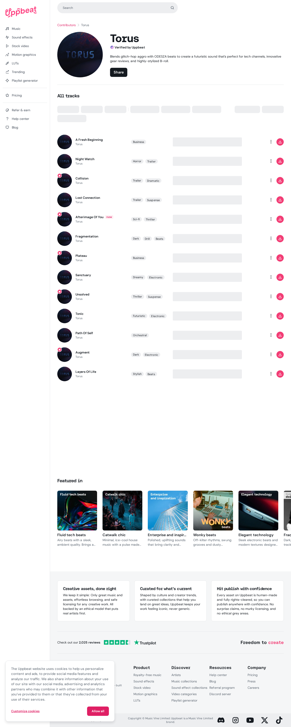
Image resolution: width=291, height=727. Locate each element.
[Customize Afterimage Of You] (252, 219)
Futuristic (139, 316)
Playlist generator (184, 700)
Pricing (253, 675)
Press (252, 681)
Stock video (142, 688)
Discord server (220, 694)
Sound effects (143, 681)
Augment (82, 352)
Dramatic (153, 181)
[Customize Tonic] (252, 316)
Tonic (79, 314)
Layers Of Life (85, 372)
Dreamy (138, 277)
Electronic (156, 277)
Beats (159, 239)
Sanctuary (83, 275)
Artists (176, 675)
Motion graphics (145, 694)
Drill (147, 239)
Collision (81, 178)
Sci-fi (136, 219)
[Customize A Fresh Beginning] (252, 142)
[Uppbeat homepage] (24, 11)
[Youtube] (250, 720)
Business (138, 142)
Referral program (222, 688)
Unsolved (82, 294)
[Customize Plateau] (252, 258)
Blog (212, 681)
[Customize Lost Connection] (252, 200)
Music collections (184, 681)
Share (119, 72)
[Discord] (221, 720)
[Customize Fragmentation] (252, 238)
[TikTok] (279, 720)
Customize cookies (25, 711)
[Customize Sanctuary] (252, 277)
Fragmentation (86, 236)
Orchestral (140, 335)
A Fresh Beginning (89, 140)
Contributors (66, 25)
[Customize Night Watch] (252, 161)
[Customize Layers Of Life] (252, 374)
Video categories (184, 694)
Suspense (153, 200)
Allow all (98, 711)
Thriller (150, 219)
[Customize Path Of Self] (252, 335)
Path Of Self (84, 333)
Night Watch (84, 159)
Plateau (81, 256)
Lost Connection (87, 198)
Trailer (151, 161)
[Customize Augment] (252, 354)
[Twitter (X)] (264, 720)
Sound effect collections (189, 688)
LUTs (136, 700)
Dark (136, 238)
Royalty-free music (147, 675)
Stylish (137, 374)
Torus (79, 144)
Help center (218, 675)
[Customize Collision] (252, 180)
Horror (137, 161)
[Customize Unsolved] (252, 296)
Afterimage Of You (89, 217)
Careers (253, 688)
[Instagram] (235, 720)
